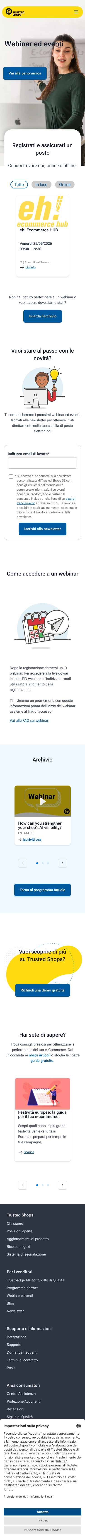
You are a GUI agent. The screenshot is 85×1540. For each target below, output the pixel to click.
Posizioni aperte (19, 1231)
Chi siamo (15, 1223)
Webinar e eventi (20, 1295)
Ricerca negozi (18, 1246)
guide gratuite (42, 1060)
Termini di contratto (22, 1360)
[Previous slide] (22, 863)
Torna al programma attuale (42, 890)
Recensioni (15, 1409)
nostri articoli (39, 1055)
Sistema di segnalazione (26, 1254)
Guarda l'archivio (42, 316)
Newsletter (15, 1311)
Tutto (19, 184)
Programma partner (22, 1288)
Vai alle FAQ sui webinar (29, 720)
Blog (10, 1303)
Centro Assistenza (21, 1394)
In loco (41, 184)
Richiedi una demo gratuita (43, 990)
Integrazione (17, 1337)
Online (64, 184)
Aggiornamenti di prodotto (28, 1239)
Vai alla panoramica (25, 73)
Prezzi (11, 1368)
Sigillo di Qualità (20, 1417)
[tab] (37, 863)
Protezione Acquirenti (24, 1401)
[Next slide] (62, 863)
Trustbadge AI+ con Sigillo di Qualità (35, 1280)
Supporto (14, 1344)
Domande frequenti (22, 1352)
